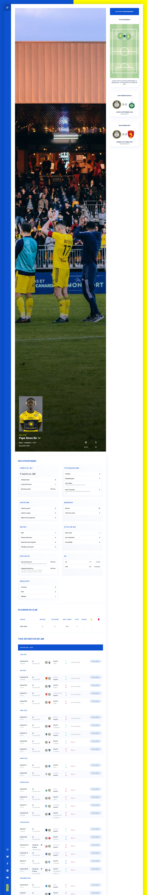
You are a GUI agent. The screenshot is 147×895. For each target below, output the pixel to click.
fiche (96, 661)
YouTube (7, 877)
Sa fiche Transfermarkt (125, 11)
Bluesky (7, 856)
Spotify (7, 870)
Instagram (7, 849)
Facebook (7, 863)
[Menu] (7, 7)
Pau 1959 (7, 885)
